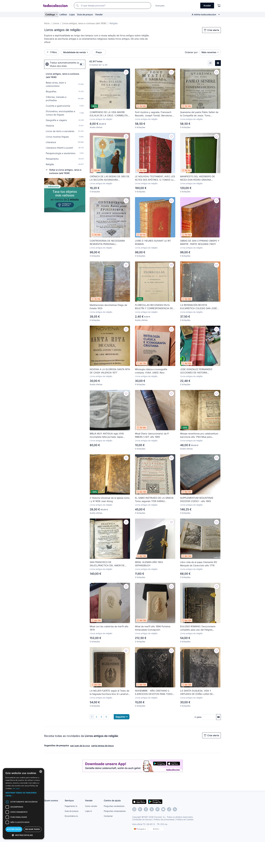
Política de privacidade (164, 819)
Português (141, 829)
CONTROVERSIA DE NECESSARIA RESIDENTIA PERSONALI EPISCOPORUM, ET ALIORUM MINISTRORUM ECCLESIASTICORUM (109, 242)
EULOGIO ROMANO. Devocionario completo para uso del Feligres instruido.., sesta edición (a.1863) (197, 628)
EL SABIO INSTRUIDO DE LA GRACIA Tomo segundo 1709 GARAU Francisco (154, 499)
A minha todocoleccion (204, 14)
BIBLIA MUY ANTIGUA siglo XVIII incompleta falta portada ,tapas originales (107, 435)
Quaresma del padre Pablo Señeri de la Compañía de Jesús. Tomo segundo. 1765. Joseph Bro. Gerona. (199, 114)
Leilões (63, 14)
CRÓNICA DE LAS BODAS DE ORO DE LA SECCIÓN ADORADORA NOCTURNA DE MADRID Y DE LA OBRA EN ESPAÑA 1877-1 (109, 178)
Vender (99, 14)
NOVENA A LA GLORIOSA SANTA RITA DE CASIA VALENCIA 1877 (110, 371)
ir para (198, 717)
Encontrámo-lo (71, 816)
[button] (23, 794)
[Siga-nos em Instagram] (134, 809)
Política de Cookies (184, 819)
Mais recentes (209, 52)
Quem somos (51, 800)
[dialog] (23, 803)
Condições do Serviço (142, 819)
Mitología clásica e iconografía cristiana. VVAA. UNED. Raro (151, 371)
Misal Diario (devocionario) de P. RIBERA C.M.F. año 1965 (152, 435)
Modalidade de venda (74, 52)
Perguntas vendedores (114, 806)
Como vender (91, 806)
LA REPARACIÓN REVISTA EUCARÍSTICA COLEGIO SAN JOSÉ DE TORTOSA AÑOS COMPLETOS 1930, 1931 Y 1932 (198, 307)
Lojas (72, 14)
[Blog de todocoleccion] (175, 809)
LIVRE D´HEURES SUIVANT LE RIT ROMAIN (153, 242)
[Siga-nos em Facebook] (146, 809)
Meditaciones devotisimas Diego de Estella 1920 (108, 307)
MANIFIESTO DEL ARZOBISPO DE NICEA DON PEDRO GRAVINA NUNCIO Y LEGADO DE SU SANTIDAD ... (200, 178)
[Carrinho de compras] (219, 5)
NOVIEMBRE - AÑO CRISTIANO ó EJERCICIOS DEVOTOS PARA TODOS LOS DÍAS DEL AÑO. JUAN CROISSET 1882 (154, 692)
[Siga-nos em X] (152, 809)
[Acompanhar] (126, 72)
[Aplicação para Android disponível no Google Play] (155, 801)
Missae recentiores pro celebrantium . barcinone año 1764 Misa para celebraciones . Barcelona (199, 435)
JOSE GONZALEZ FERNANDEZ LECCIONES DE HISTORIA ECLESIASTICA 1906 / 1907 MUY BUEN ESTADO (197, 371)
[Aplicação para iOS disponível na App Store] (139, 801)
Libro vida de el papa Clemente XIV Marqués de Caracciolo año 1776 (198, 564)
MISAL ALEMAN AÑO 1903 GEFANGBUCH (149, 564)
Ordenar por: (191, 52)
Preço (99, 52)
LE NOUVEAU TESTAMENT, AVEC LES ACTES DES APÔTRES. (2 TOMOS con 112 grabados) (155, 178)
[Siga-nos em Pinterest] (157, 809)
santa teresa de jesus (102, 745)
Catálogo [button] (50, 14)
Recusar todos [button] (32, 829)
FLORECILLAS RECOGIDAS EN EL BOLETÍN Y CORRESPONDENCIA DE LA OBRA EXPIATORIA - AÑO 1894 (154, 307)
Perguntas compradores (115, 811)
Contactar (108, 816)
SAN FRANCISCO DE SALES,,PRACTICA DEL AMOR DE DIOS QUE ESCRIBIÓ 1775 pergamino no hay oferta (109, 564)
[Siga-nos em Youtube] (163, 809)
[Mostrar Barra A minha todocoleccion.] (219, 14)
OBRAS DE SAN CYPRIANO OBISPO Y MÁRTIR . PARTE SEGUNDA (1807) (199, 242)
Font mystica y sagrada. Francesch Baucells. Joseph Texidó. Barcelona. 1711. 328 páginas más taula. (153, 114)
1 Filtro (53, 52)
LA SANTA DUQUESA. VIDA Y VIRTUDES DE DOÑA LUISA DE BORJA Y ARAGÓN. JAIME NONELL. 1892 (198, 692)
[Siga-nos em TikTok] (169, 809)
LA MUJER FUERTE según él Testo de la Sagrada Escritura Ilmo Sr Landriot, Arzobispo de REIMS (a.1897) (109, 692)
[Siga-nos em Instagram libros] (140, 809)
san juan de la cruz (80, 745)
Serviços (69, 800)
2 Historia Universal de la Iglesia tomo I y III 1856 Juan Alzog (110, 499)
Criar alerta (213, 30)
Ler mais (16, 788)
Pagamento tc (71, 806)
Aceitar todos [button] (14, 829)
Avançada (159, 5)
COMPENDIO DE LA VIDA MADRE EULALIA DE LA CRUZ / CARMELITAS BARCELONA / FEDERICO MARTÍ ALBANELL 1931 (109, 114)
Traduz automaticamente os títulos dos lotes (64, 64)
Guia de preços (85, 14)
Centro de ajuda (112, 800)
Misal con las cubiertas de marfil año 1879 (109, 628)
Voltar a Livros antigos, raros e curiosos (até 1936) (65, 171)
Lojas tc (88, 811)
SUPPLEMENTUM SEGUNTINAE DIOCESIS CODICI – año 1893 (196, 499)
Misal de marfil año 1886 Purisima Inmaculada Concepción (152, 628)
